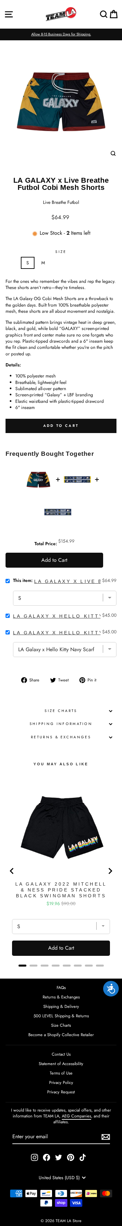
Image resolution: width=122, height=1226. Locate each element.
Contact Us (61, 1054)
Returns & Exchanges (61, 737)
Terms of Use (61, 1073)
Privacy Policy (61, 1082)
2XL (92, 262)
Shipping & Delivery (61, 1006)
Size (60, 251)
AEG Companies (76, 1116)
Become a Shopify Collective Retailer (61, 1035)
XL (74, 262)
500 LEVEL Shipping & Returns (61, 1016)
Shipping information (61, 723)
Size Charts (61, 710)
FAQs (61, 987)
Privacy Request (61, 1092)
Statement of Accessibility (61, 1064)
